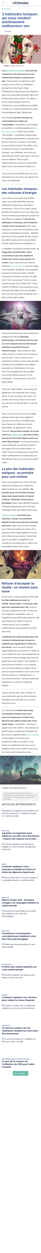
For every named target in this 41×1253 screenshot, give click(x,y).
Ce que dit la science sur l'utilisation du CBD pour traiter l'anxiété (18, 1064)
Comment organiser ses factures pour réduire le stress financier (19, 998)
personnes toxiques (15, 70)
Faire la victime (9, 515)
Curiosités (6, 1025)
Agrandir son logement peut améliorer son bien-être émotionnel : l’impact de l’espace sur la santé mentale (20, 836)
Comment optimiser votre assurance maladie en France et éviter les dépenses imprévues (19, 869)
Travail (5, 995)
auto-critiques (33, 735)
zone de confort (17, 266)
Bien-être (5, 831)
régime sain (17, 434)
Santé (4, 864)
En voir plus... (20, 1073)
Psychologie (6, 9)
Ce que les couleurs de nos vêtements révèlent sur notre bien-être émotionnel (20, 1031)
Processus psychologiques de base (15, 1059)
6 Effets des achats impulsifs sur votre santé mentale (19, 968)
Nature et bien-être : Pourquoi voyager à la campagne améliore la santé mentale (20, 903)
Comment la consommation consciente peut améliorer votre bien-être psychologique (19, 936)
